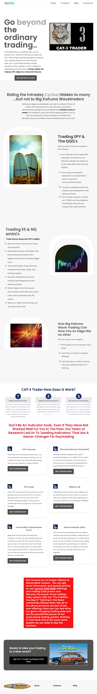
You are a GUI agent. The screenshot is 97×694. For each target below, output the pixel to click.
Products (65, 3)
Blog (76, 3)
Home (53, 3)
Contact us (88, 3)
